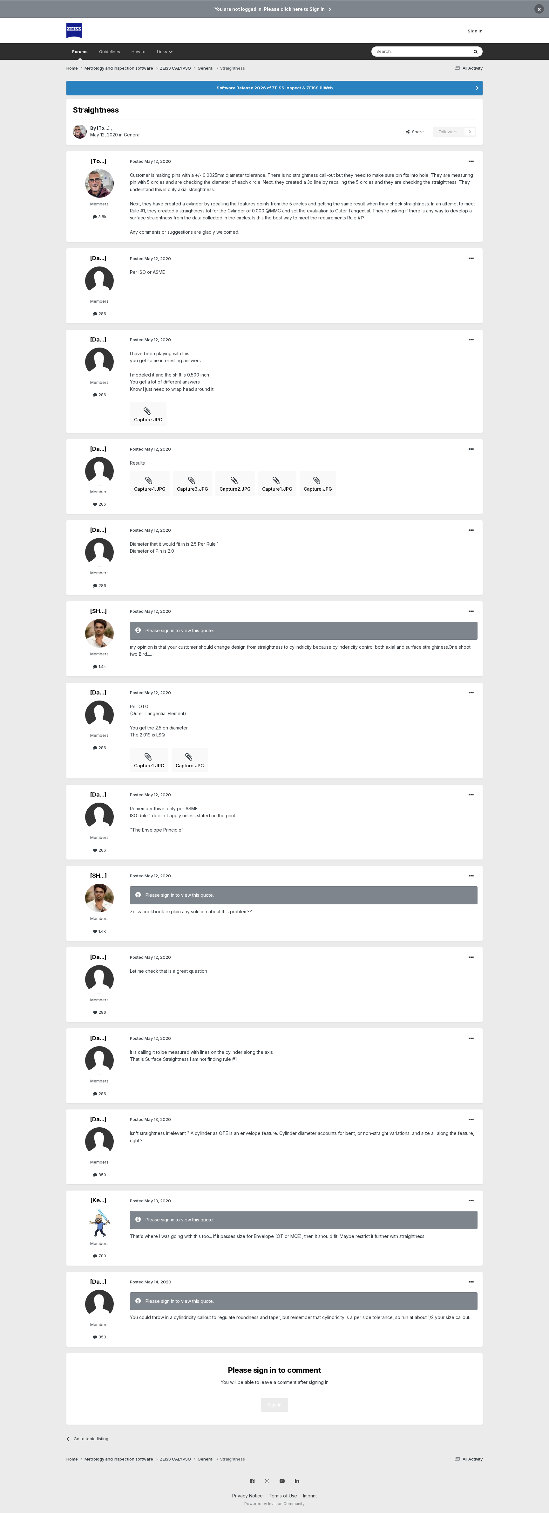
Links (162, 51)
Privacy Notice (247, 1495)
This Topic (450, 51)
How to (139, 51)
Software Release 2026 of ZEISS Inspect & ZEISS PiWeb (275, 87)
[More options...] (471, 161)
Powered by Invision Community (274, 1503)
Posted (150, 161)
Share (417, 131)
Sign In (475, 30)
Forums (80, 51)
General (132, 134)
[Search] (476, 51)
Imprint (310, 1495)
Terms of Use (283, 1495)
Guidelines (109, 51)
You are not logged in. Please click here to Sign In (269, 9)
